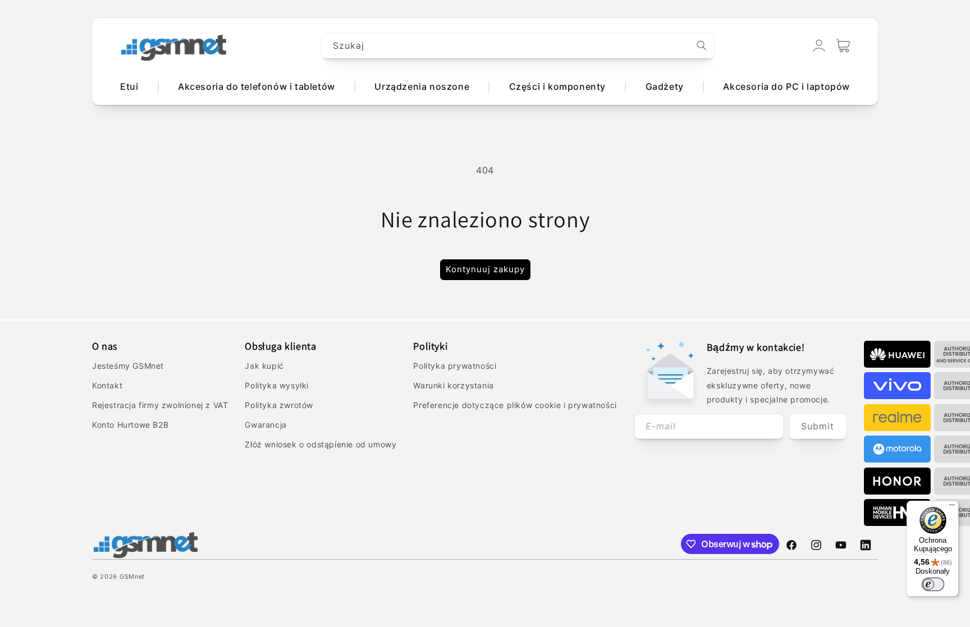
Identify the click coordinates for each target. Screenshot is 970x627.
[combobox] (518, 45)
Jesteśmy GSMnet (128, 365)
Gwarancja (265, 424)
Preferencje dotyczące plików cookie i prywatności (514, 405)
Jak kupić (264, 365)
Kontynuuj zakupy (485, 269)
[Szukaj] (701, 45)
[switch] (933, 584)
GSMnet (132, 576)
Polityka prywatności (454, 365)
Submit (817, 426)
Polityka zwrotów (279, 405)
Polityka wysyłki (277, 385)
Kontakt (107, 385)
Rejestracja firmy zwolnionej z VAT (160, 405)
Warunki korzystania (453, 385)
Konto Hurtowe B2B (130, 424)
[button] (843, 45)
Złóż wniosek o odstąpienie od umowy (320, 444)
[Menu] (952, 507)
